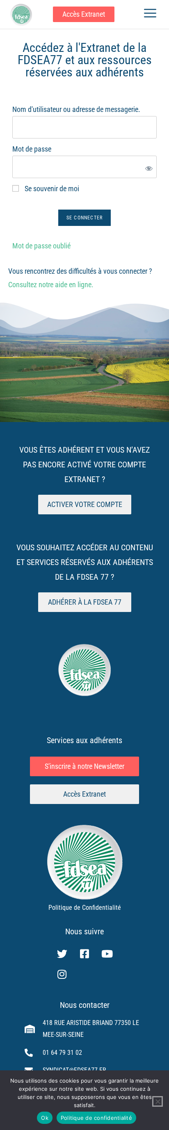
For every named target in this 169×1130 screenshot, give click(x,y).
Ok (44, 1117)
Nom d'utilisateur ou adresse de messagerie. (76, 109)
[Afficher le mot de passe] (147, 167)
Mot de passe (31, 149)
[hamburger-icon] (150, 14)
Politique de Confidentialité (84, 907)
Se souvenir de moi (51, 188)
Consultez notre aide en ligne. (51, 284)
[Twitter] (62, 954)
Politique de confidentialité (96, 1117)
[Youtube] (107, 954)
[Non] (157, 1101)
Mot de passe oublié (41, 245)
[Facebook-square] (84, 954)
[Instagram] (62, 974)
